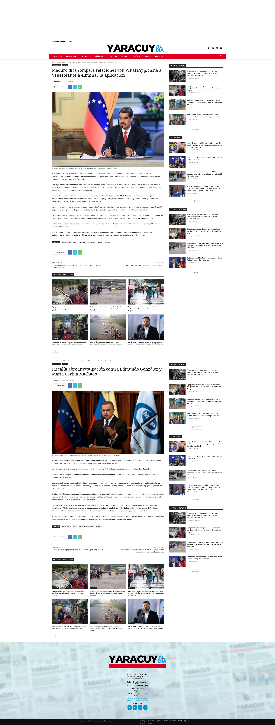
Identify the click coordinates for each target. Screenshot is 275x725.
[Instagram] (213, 48)
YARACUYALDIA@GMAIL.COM (137, 700)
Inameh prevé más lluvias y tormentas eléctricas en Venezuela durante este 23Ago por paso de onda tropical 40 (146, 309)
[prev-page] (53, 351)
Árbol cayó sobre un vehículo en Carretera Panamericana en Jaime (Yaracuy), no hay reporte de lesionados (202, 73)
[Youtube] (221, 48)
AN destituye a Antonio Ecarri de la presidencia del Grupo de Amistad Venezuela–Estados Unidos (145, 343)
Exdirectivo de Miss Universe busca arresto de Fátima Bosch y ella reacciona (204, 259)
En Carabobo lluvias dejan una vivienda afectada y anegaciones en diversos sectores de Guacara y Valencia (107, 309)
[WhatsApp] (80, 87)
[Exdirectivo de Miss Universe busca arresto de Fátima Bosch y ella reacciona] (177, 262)
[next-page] (56, 351)
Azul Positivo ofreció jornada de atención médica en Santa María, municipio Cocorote (203, 116)
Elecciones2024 (66, 242)
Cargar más (195, 129)
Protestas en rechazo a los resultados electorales (145, 265)
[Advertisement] (64, 15)
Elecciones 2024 (61, 62)
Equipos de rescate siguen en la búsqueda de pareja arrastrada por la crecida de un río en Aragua (68, 309)
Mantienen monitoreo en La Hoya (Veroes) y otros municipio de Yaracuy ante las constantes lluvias (204, 102)
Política (82, 242)
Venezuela (65, 65)
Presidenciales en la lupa (94, 242)
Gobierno (75, 242)
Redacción (57, 81)
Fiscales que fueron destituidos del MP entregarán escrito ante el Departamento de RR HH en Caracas (204, 174)
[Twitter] (217, 48)
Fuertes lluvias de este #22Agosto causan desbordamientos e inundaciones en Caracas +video (106, 344)
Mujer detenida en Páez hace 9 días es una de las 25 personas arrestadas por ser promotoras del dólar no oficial (204, 145)
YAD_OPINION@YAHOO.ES (137, 698)
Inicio (53, 62)
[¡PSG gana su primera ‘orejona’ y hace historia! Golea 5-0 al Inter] (177, 162)
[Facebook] (208, 48)
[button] (220, 56)
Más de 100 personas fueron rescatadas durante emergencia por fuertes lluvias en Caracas (69, 343)
